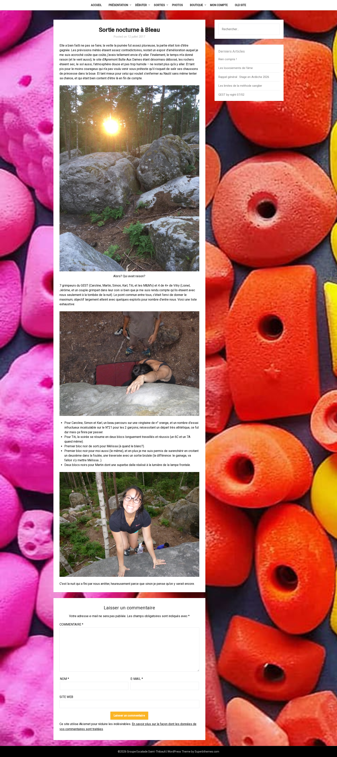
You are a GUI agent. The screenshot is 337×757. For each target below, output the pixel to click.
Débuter (141, 5)
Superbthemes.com (207, 751)
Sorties (159, 5)
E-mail (136, 679)
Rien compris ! (227, 59)
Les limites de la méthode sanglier (240, 85)
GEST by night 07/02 (231, 94)
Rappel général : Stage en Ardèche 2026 (243, 77)
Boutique (196, 5)
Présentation (118, 5)
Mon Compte (219, 5)
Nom (64, 679)
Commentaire (71, 624)
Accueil (96, 5)
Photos (177, 5)
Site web (66, 697)
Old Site (240, 5)
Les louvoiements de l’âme (235, 68)
